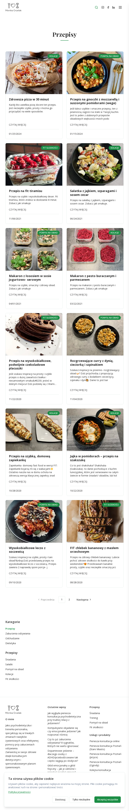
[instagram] (102, 7)
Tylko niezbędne (81, 799)
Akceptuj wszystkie (107, 799)
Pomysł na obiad (14, 669)
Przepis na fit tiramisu (25, 191)
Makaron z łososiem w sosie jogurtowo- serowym (30, 278)
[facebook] (108, 7)
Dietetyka (10, 643)
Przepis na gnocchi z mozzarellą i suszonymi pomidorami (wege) (94, 101)
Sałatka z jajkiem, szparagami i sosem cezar (93, 193)
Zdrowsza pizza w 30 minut (29, 99)
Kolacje (9, 674)
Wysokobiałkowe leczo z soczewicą (27, 550)
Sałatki (9, 664)
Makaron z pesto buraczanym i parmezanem (93, 278)
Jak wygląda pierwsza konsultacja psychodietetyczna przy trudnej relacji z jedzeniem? (64, 718)
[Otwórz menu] (120, 7)
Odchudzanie (12, 638)
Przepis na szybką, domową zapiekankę (29, 458)
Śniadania (10, 659)
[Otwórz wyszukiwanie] (96, 7)
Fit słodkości (12, 679)
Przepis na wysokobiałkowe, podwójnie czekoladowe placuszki (30, 364)
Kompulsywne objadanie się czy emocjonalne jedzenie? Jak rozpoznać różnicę (64, 731)
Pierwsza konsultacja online (105, 741)
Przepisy (10, 628)
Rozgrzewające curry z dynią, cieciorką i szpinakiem (91, 363)
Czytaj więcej (17, 124)
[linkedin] (113, 7)
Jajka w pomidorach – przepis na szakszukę (94, 458)
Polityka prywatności (19, 792)
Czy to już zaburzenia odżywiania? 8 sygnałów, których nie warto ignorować (63, 743)
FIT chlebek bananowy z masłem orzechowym (94, 550)
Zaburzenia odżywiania (17, 633)
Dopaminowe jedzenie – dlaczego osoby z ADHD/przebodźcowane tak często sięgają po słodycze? (63, 755)
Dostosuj (60, 799)
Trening (94, 717)
